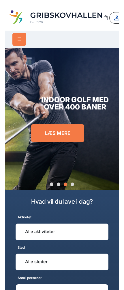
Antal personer (30, 278)
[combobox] (62, 231)
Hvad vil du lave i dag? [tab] (62, 201)
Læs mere (58, 133)
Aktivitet (24, 217)
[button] (51, 184)
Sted (21, 248)
